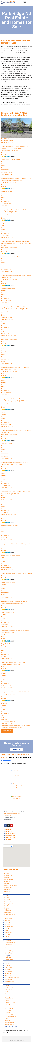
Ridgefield (8, 1000)
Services (8, 839)
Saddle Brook (9, 1024)
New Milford (9, 926)
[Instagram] (8, 825)
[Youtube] (11, 825)
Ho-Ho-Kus (8, 967)
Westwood (8, 979)
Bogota (7, 986)
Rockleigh (7, 912)
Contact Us (8, 831)
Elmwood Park (10, 1008)
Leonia (7, 996)
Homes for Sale (10, 835)
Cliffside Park (9, 988)
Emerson (8, 922)
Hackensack (9, 1014)
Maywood (8, 1020)
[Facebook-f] (5, 825)
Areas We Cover (10, 837)
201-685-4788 (7, 815)
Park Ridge (8, 971)
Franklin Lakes (9, 875)
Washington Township (12, 977)
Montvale (8, 969)
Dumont (7, 920)
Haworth (7, 924)
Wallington (8, 957)
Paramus (8, 930)
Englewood (8, 992)
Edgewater (8, 990)
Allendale (7, 873)
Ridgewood (8, 973)
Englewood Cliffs (9, 914)
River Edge (8, 932)
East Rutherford (10, 943)
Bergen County (10, 833)
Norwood (7, 908)
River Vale (8, 975)
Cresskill (7, 900)
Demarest (7, 902)
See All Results (7, 730)
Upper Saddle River (10, 885)
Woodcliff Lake (9, 982)
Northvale (7, 906)
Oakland (7, 881)
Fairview (7, 1004)
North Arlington (10, 951)
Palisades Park (9, 998)
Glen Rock (8, 963)
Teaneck (7, 934)
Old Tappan (8, 910)
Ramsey (6, 883)
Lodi (6, 1018)
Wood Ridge (9, 959)
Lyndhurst (8, 947)
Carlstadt (8, 941)
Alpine (6, 896)
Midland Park (8, 879)
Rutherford (8, 953)
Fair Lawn (8, 1010)
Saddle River (8, 887)
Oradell (7, 928)
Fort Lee (7, 994)
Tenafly (7, 936)
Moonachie (8, 949)
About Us (8, 829)
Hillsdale (7, 965)
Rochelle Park (9, 1022)
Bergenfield (8, 918)
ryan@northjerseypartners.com (12, 813)
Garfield (7, 1012)
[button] (24, 2)
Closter (6, 898)
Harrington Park (9, 904)
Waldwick (7, 889)
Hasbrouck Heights (11, 1016)
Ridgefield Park (10, 1002)
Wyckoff (7, 892)
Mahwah (7, 877)
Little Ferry (8, 945)
